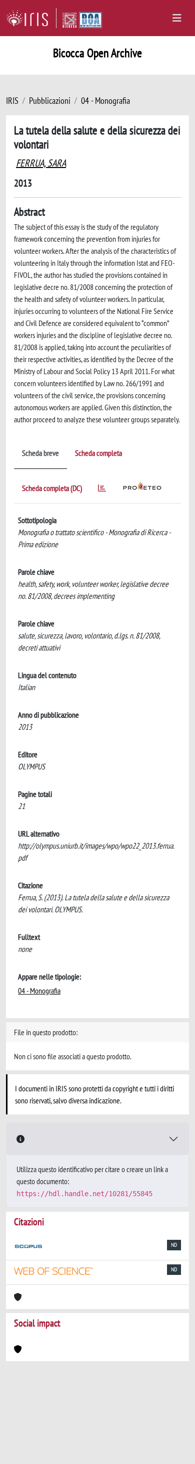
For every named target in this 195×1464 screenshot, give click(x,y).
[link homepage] (31, 18)
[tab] (102, 490)
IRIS (12, 100)
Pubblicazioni (49, 100)
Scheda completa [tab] (98, 453)
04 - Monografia (105, 100)
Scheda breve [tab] (40, 453)
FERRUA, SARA (41, 163)
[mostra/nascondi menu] (177, 18)
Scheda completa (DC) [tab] (52, 488)
